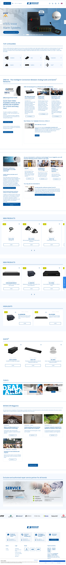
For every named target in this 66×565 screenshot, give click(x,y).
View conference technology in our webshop (11, 204)
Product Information (18, 552)
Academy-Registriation (8, 122)
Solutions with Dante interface (9, 187)
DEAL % (16, 3)
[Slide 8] (36, 34)
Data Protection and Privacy (18, 550)
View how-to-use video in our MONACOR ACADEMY (44, 194)
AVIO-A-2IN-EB (12, 359)
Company (7, 549)
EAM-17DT (33, 359)
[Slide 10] (39, 34)
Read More (12, 435)
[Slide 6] (33, 34)
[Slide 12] (42, 34)
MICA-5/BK (11, 239)
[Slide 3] (26, 34)
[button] (58, 3)
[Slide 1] (23, 34)
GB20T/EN (51, 239)
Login (11, 244)
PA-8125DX (52, 314)
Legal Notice (17, 548)
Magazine (20, 3)
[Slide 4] (29, 34)
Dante (16, 183)
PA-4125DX (51, 283)
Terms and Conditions (18, 553)
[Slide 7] (34, 34)
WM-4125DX (31, 239)
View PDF (37, 135)
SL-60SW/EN (31, 283)
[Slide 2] (25, 34)
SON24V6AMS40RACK (11, 283)
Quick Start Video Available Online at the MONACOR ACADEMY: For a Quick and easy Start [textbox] (11, 104)
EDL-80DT (53, 359)
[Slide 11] (40, 34)
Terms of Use (17, 554)
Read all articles (33, 465)
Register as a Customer (8, 132)
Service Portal (53, 539)
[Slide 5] (31, 34)
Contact (7, 548)
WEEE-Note (16, 556)
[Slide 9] (37, 34)
